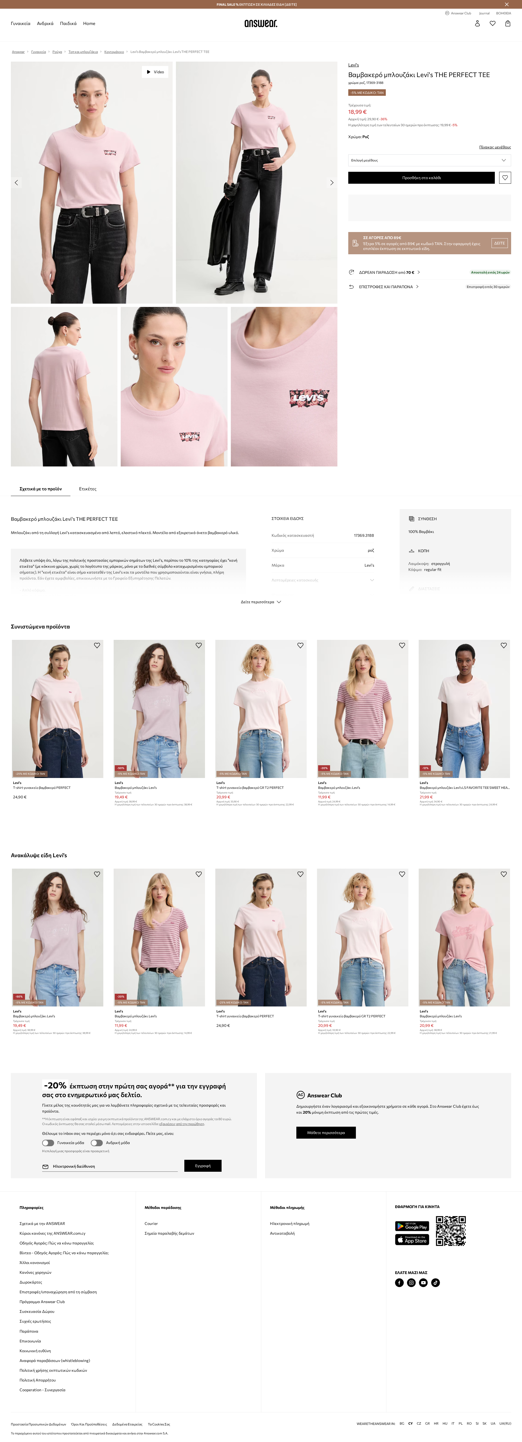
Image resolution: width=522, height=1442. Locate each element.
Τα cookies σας (159, 1424)
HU (445, 1423)
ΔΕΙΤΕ (499, 243)
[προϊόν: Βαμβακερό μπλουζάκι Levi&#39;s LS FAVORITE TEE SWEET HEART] (464, 709)
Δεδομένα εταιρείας (127, 1424)
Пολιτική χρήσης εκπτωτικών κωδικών (53, 1370)
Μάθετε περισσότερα (326, 1132)
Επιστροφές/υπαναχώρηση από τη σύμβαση (58, 1291)
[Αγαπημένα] (492, 23)
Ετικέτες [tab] (88, 488)
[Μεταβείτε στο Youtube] (423, 1283)
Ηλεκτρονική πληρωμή (289, 1223)
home (89, 23)
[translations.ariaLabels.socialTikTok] (435, 1283)
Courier (151, 1223)
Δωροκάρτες (31, 1282)
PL (461, 1423)
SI (477, 1423)
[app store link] (412, 1239)
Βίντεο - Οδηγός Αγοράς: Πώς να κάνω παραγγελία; (64, 1252)
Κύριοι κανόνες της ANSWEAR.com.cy (52, 1233)
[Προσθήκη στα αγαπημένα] (505, 178)
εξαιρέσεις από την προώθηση (181, 1124)
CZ (419, 1423)
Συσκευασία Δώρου (37, 1311)
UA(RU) (505, 1423)
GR (427, 1423)
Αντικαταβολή (282, 1233)
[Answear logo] (261, 23)
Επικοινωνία (30, 1341)
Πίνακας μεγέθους (495, 147)
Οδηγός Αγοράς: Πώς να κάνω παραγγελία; (57, 1243)
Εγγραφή (203, 1165)
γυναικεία (20, 23)
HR (436, 1423)
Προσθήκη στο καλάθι (421, 177)
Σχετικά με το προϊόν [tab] (41, 488)
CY (410, 1423)
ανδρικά (45, 23)
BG (402, 1423)
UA (493, 1423)
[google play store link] (412, 1226)
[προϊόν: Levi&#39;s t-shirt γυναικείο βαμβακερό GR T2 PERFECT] (261, 709)
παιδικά (68, 23)
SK (485, 1423)
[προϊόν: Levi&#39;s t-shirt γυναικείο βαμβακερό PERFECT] (57, 709)
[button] (429, 160)
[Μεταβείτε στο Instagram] (411, 1283)
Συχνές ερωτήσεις (35, 1321)
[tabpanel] (261, 551)
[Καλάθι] (508, 23)
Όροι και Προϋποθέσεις (89, 1424)
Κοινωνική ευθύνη (35, 1350)
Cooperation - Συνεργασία (43, 1389)
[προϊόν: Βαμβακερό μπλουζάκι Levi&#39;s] (159, 709)
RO (469, 1423)
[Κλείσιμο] (506, 4)
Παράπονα (29, 1331)
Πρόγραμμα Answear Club (42, 1301)
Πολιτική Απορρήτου (38, 1380)
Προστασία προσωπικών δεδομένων (38, 1424)
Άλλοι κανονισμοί (35, 1262)
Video (159, 71)
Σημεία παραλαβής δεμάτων (169, 1233)
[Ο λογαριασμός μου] (477, 23)
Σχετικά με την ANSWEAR (42, 1223)
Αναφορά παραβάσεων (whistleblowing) (55, 1360)
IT (453, 1423)
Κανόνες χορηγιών (35, 1272)
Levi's (353, 64)
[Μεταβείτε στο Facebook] (399, 1283)
